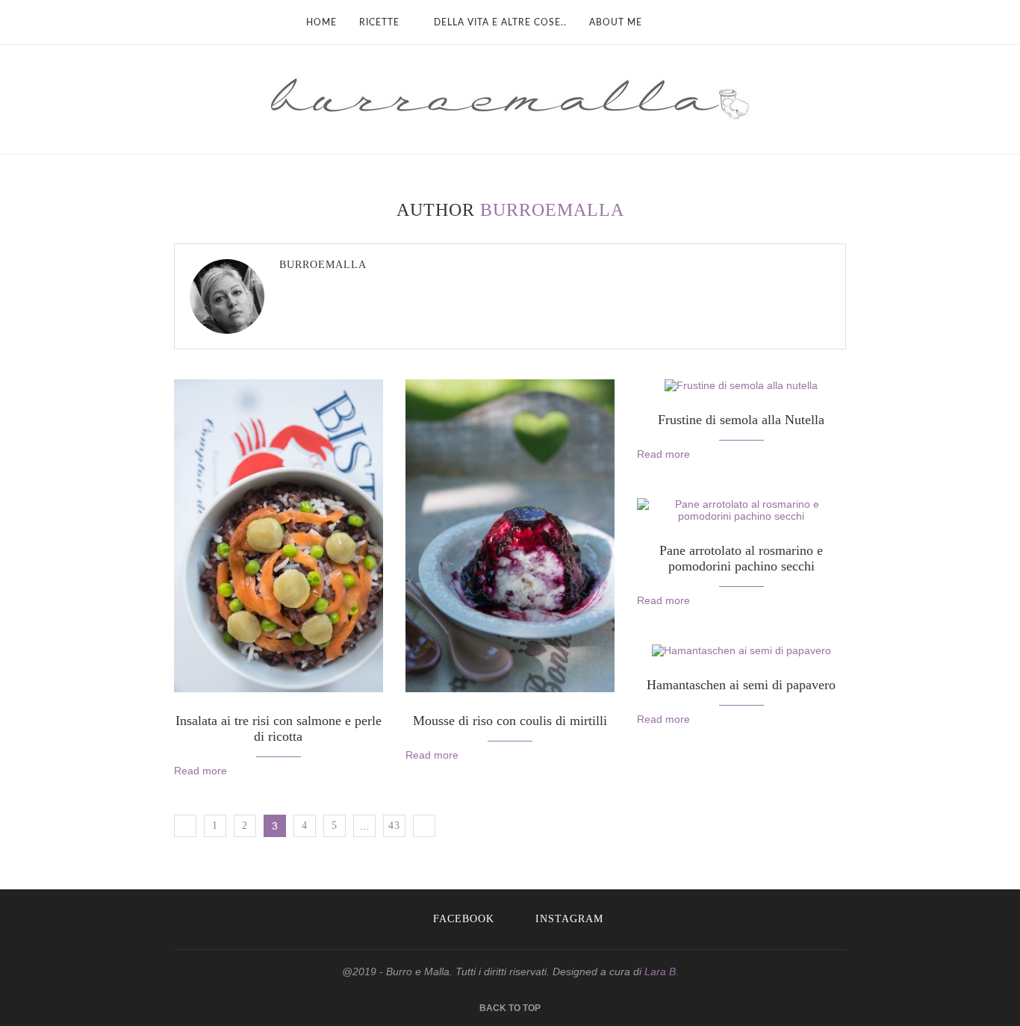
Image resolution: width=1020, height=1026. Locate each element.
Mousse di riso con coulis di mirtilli (510, 720)
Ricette (379, 22)
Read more (200, 771)
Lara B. (661, 971)
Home (321, 22)
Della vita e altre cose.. (500, 22)
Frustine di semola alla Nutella (741, 419)
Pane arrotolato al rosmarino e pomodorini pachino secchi (741, 558)
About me (615, 22)
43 (394, 825)
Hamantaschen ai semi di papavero (741, 684)
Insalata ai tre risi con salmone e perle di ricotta (278, 728)
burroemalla (323, 264)
